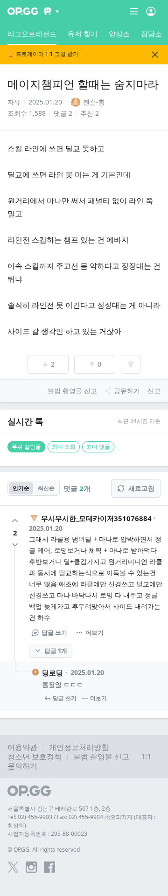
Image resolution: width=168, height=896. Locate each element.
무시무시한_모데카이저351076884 (96, 518)
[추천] (15, 520)
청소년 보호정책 (34, 756)
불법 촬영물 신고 (101, 756)
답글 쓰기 (54, 632)
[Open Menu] (151, 11)
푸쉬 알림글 (26, 447)
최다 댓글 (98, 447)
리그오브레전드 (31, 33)
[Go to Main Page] (22, 11)
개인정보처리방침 (79, 747)
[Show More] (51, 11)
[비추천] (15, 544)
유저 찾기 (83, 33)
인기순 (21, 488)
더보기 (94, 632)
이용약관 (22, 747)
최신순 (46, 488)
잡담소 (151, 33)
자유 (14, 101)
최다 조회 (64, 447)
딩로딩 (52, 672)
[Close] (155, 54)
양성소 (119, 33)
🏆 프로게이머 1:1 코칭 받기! (43, 54)
